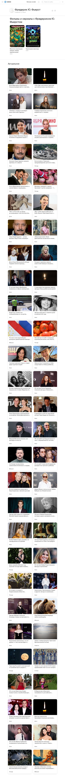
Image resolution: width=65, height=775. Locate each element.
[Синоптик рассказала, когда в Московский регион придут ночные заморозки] (20, 761)
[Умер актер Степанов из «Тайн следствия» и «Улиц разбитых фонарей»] (45, 358)
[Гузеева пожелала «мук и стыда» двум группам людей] (20, 358)
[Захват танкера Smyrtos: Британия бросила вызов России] (45, 635)
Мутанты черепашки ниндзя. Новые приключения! (16, 50)
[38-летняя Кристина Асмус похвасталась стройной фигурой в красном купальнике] (20, 686)
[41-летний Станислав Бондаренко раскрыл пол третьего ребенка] (45, 458)
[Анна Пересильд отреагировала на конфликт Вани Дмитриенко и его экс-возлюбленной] (20, 408)
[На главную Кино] (8, 2)
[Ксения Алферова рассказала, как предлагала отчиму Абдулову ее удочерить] (20, 383)
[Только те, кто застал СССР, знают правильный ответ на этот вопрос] (45, 660)
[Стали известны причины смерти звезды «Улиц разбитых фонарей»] (45, 282)
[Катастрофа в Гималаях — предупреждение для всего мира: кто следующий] (45, 156)
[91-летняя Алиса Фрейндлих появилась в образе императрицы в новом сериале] (20, 282)
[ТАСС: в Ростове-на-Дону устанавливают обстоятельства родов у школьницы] (20, 206)
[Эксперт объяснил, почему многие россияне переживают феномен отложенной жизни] (45, 761)
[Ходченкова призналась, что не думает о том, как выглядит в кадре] (20, 635)
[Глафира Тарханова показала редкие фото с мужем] (45, 105)
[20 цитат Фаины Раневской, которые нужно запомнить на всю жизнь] (45, 509)
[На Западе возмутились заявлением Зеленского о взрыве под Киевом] (20, 458)
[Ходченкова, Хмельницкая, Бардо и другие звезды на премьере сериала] (45, 585)
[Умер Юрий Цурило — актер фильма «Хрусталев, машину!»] (20, 231)
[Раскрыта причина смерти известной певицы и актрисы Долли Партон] (45, 257)
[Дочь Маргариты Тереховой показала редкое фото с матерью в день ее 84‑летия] (20, 80)
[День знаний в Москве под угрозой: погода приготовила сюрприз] (20, 559)
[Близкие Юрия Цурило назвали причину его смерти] (20, 156)
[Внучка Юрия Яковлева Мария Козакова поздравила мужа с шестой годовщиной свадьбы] (20, 130)
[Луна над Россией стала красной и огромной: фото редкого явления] (20, 660)
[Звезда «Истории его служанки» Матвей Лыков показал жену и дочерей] (20, 509)
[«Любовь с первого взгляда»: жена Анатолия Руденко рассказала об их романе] (20, 105)
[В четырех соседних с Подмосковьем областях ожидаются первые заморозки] (20, 585)
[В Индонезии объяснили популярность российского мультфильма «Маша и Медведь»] (45, 686)
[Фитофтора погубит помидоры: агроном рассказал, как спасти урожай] (45, 332)
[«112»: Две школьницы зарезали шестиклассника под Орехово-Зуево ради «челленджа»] (45, 80)
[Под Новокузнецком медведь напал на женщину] (45, 610)
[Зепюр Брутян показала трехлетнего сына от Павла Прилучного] (45, 736)
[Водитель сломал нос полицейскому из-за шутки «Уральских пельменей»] (20, 307)
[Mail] (5, 2)
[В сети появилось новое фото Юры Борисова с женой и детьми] (20, 484)
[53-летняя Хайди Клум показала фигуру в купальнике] (45, 559)
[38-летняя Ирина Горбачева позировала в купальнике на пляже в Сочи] (20, 736)
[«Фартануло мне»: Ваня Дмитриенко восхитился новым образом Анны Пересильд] (45, 231)
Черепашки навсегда (32, 49)
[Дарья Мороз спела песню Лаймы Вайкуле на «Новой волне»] (45, 484)
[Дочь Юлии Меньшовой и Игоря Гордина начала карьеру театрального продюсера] (20, 257)
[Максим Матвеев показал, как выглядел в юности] (20, 433)
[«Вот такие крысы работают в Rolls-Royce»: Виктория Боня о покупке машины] (45, 206)
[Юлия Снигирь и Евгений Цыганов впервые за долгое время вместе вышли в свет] (20, 711)
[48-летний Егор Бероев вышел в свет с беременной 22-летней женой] (45, 433)
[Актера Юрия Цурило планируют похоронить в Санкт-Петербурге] (45, 534)
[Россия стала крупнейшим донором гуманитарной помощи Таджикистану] (20, 332)
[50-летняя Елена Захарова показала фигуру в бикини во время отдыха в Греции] (45, 383)
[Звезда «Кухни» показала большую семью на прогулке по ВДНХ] (20, 610)
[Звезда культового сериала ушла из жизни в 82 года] (45, 307)
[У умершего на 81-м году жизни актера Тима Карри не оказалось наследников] (45, 408)
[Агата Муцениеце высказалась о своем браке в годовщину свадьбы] (20, 181)
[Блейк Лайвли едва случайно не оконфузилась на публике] (20, 534)
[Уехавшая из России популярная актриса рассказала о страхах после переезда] (45, 130)
